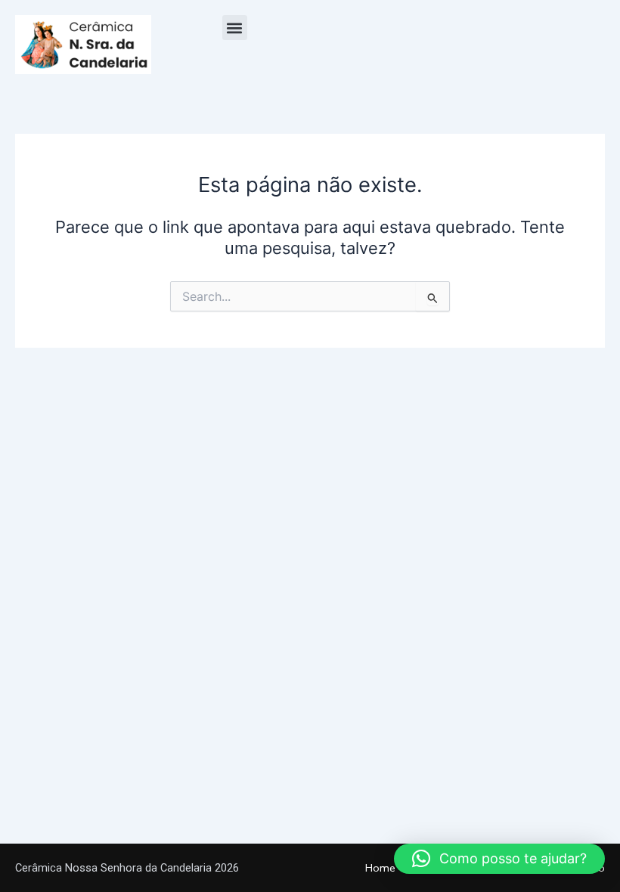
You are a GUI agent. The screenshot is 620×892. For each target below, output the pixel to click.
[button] (234, 27)
